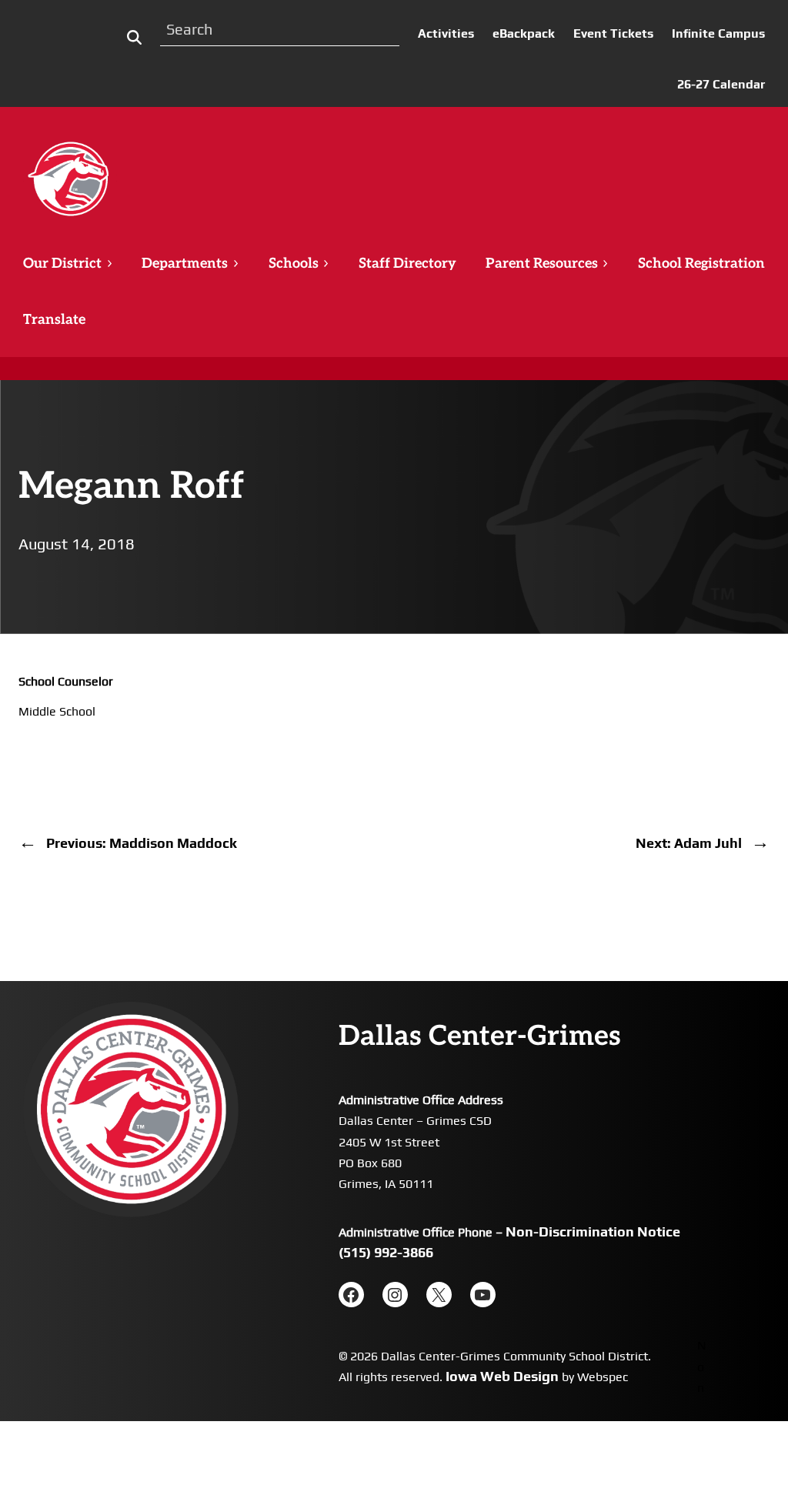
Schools (294, 263)
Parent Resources (542, 263)
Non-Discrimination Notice (593, 1231)
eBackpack (523, 33)
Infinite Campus (718, 33)
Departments (185, 263)
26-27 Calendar (721, 84)
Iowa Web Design (502, 1376)
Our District (62, 263)
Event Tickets (613, 33)
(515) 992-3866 (386, 1252)
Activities (446, 33)
